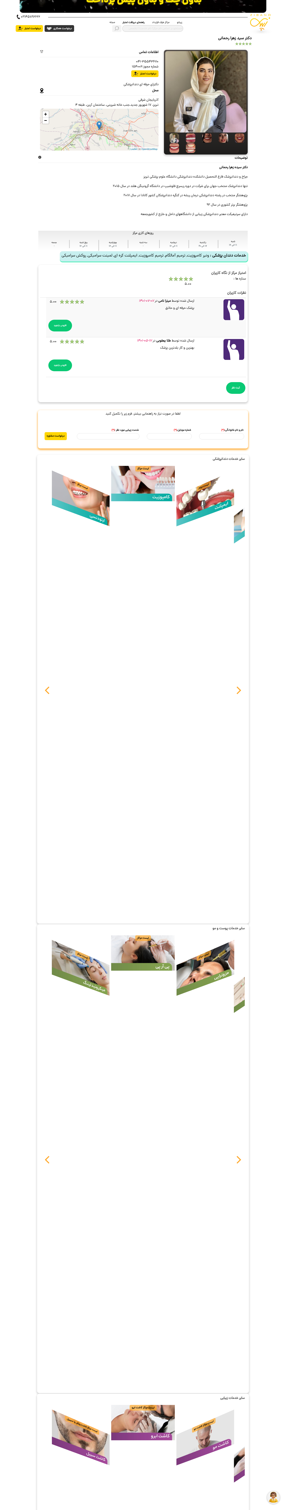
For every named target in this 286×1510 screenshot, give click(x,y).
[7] (172, 138)
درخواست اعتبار (32, 29)
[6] (188, 148)
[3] (237, 138)
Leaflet (133, 149)
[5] (188, 138)
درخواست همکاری (62, 29)
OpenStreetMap (149, 149)
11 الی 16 (233, 245)
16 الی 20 (203, 246)
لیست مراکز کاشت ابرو (143, 1408)
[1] (205, 138)
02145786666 (30, 16)
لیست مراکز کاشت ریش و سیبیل (82, 1425)
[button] (47, 692)
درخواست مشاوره (56, 436)
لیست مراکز (203, 486)
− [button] (45, 120)
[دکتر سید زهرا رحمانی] (206, 92)
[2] (221, 138)
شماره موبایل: (182, 430)
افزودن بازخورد (60, 325)
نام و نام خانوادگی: (232, 430)
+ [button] (45, 114)
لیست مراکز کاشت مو (204, 1425)
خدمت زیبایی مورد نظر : (125, 430)
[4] (172, 148)
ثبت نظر (236, 388)
